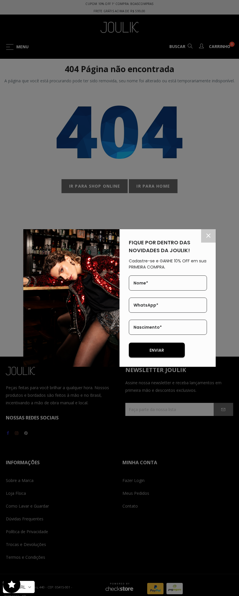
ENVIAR (157, 350)
